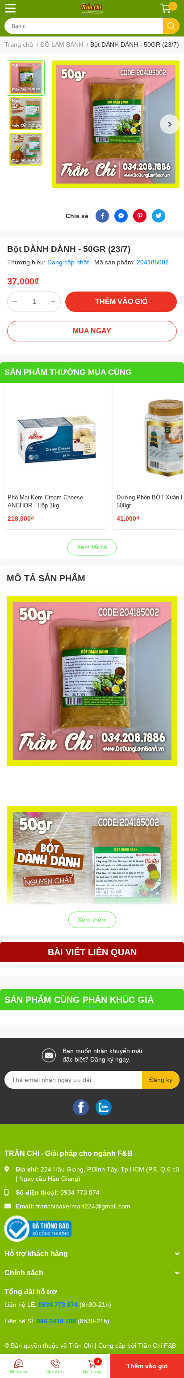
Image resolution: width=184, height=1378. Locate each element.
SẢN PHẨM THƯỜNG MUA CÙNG (68, 372)
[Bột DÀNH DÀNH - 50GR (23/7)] (115, 124)
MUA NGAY (92, 331)
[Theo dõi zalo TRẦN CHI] (104, 1107)
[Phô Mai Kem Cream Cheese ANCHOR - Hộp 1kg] (56, 438)
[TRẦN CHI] (92, 8)
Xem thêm (92, 919)
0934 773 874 (80, 1192)
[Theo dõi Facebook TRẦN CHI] (81, 1107)
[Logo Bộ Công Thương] (37, 1228)
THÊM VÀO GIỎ (121, 301)
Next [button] (170, 124)
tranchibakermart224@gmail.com (83, 1206)
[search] (171, 26)
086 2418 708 (56, 1321)
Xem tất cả (92, 547)
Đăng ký (160, 1079)
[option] (26, 78)
